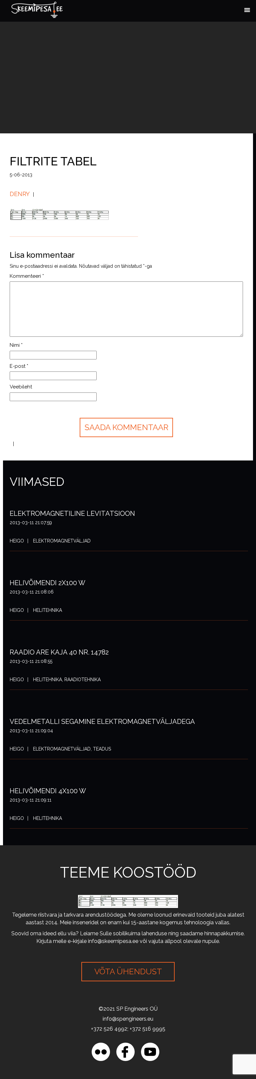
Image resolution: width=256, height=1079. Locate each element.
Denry (20, 193)
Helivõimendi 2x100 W (47, 583)
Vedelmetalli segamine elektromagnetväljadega (102, 722)
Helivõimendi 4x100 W (48, 791)
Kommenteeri (27, 276)
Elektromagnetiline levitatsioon (72, 513)
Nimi (16, 345)
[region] (86, 1031)
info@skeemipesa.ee (113, 941)
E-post (19, 366)
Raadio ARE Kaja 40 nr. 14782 (59, 652)
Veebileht (21, 387)
